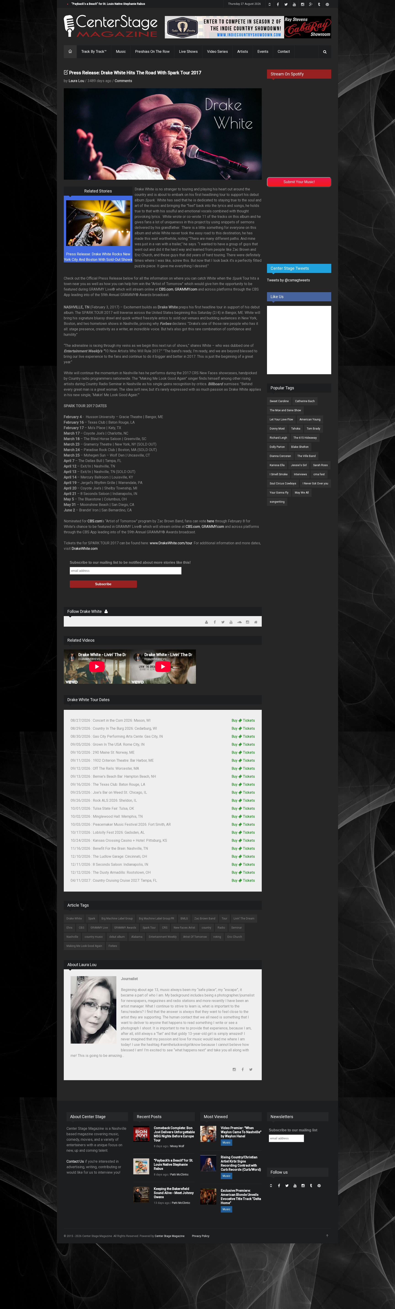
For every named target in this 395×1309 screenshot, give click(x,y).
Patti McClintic (179, 1174)
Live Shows (188, 51)
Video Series (217, 51)
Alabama (136, 936)
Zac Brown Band (204, 918)
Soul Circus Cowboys (283, 483)
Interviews (300, 474)
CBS (81, 927)
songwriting (277, 501)
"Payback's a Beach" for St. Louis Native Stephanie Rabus (173, 1164)
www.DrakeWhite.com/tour (171, 543)
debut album (117, 936)
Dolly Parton (277, 447)
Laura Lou (76, 81)
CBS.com (166, 289)
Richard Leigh (278, 437)
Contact (284, 51)
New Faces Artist (184, 927)
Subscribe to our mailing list (293, 1130)
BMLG (184, 918)
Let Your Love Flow (281, 419)
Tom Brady (313, 428)
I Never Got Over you (315, 483)
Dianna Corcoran (280, 456)
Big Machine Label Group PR (156, 918)
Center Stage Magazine (169, 1236)
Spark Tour (149, 927)
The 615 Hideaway (305, 437)
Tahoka (295, 428)
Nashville (72, 936)
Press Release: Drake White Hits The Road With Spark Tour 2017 (135, 72)
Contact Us (75, 1161)
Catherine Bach (305, 401)
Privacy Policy (200, 1236)
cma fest (319, 474)
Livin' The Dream (244, 918)
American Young (309, 419)
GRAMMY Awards (125, 927)
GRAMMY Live (99, 927)
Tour (224, 918)
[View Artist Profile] (106, 611)
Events (262, 51)
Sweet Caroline (279, 401)
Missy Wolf (177, 1146)
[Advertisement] (301, 224)
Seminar (236, 927)
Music (121, 51)
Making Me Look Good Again (84, 946)
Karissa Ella (277, 465)
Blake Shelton (300, 447)
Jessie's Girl (299, 465)
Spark (91, 918)
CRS (164, 927)
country (206, 927)
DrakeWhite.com (85, 548)
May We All (302, 492)
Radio (221, 927)
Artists (242, 51)
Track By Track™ (94, 51)
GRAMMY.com (186, 289)
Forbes (113, 946)
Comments (123, 81)
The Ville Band (306, 456)
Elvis (69, 927)
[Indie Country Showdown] (248, 27)
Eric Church (234, 936)
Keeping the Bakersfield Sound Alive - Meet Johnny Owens (109, 3)
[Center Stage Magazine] (110, 26)
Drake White (74, 918)
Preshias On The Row (152, 51)
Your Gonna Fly (279, 492)
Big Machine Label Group (117, 918)
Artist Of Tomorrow (195, 936)
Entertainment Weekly (163, 936)
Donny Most (277, 428)
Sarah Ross (320, 465)
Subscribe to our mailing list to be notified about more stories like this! (130, 562)
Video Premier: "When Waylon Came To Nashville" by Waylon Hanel (241, 1132)
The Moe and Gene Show (285, 410)
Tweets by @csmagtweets (288, 280)
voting (217, 936)
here (210, 521)
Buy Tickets (243, 720)
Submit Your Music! (299, 182)
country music (94, 936)
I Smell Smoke (279, 474)
